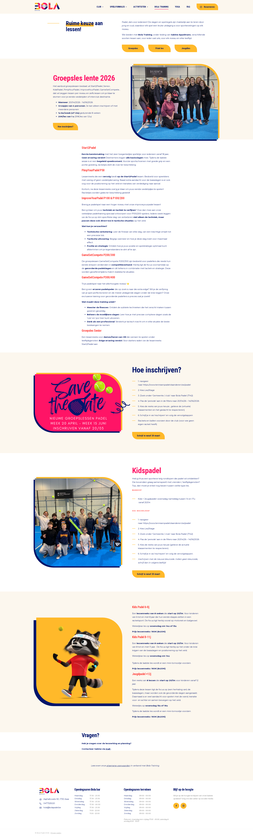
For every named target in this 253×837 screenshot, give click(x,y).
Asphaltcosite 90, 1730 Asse (56, 799)
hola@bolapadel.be (52, 807)
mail (108, 749)
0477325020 (49, 803)
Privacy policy (56, 833)
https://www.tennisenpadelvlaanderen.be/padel (167, 385)
